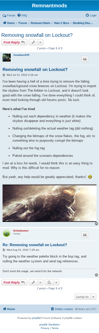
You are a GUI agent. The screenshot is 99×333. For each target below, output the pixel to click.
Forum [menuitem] (11, 15)
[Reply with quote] (84, 59)
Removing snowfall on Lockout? (37, 35)
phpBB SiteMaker (49, 324)
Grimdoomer (21, 230)
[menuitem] (22, 15)
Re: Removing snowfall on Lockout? (35, 245)
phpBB (36, 318)
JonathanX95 (21, 55)
